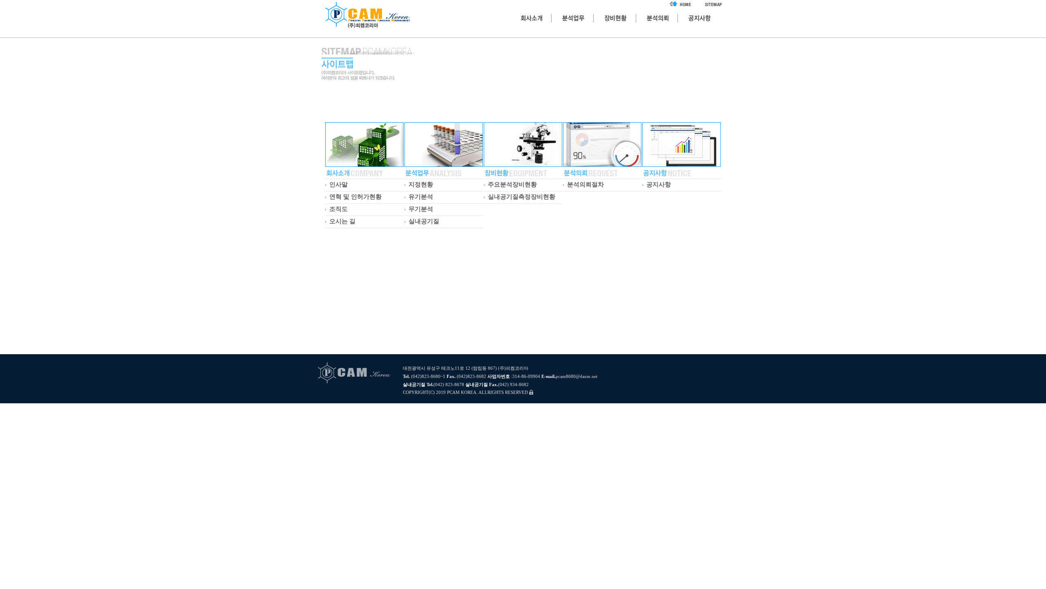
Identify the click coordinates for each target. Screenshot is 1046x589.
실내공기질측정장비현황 (521, 196)
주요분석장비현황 (512, 184)
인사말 (338, 184)
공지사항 (658, 184)
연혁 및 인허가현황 (355, 196)
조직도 (338, 209)
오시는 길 (342, 221)
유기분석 (421, 196)
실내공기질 (424, 221)
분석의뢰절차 (585, 184)
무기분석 (421, 209)
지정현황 (421, 184)
